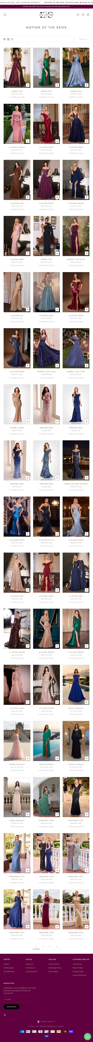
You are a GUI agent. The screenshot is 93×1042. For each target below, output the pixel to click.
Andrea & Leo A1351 (76, 372)
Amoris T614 (17, 91)
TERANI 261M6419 (76, 708)
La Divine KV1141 (46, 540)
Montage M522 (46, 428)
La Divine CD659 (17, 372)
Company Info (31, 971)
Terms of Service (79, 975)
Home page (8, 968)
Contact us (30, 968)
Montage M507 (17, 484)
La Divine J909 (17, 596)
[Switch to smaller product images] (8, 39)
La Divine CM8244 (17, 147)
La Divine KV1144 (17, 540)
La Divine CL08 (76, 596)
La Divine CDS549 (17, 652)
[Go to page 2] (56, 946)
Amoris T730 (46, 259)
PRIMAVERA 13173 (76, 877)
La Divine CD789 (17, 708)
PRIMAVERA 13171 (17, 933)
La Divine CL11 (17, 316)
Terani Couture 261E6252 (76, 484)
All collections (9, 971)
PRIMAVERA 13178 (76, 821)
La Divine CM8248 (76, 203)
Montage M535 (76, 428)
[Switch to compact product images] (12, 39)
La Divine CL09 (17, 203)
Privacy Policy (54, 964)
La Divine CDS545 (46, 652)
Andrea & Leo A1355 (46, 372)
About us (29, 964)
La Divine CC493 (46, 203)
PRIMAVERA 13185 (46, 821)
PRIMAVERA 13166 (76, 933)
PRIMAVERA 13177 (17, 877)
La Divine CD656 (76, 316)
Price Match (53, 971)
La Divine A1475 (46, 316)
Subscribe (11, 1007)
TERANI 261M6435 (16, 764)
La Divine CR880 (76, 147)
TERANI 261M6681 (76, 764)
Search (6, 964)
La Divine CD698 (46, 708)
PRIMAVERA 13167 (46, 933)
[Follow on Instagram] (5, 1015)
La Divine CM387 (46, 596)
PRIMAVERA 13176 (46, 877)
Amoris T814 (76, 91)
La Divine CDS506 (76, 652)
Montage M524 (46, 484)
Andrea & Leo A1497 (76, 259)
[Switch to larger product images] (4, 39)
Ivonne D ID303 (17, 428)
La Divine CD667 (46, 147)
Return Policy (78, 968)
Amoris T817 (46, 91)
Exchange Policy (55, 968)
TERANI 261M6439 (16, 821)
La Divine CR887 (17, 259)
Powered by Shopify (55, 1026)
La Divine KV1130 (76, 540)
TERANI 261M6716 (46, 764)
